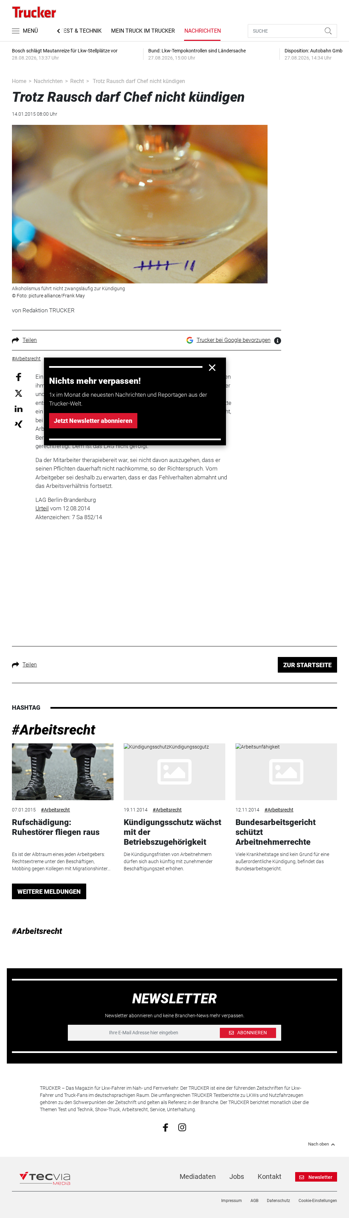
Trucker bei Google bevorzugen (234, 340)
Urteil (42, 508)
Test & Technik (81, 31)
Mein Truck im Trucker (143, 31)
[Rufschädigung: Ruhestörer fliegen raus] (62, 772)
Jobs (236, 1176)
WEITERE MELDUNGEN (49, 891)
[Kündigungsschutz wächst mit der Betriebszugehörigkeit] (174, 772)
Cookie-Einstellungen (318, 1200)
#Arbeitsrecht (53, 730)
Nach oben (318, 1144)
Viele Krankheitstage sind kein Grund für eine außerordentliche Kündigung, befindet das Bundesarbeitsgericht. (282, 861)
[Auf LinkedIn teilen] (18, 408)
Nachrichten (202, 31)
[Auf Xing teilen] (18, 423)
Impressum (231, 1200)
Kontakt (270, 1176)
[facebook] (165, 1127)
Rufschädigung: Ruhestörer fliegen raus (56, 827)
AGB (254, 1200)
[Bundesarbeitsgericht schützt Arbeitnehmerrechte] (286, 772)
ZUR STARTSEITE (307, 665)
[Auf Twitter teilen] (18, 392)
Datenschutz (278, 1200)
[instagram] (182, 1127)
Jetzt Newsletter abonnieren (93, 420)
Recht (77, 81)
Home (19, 81)
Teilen (29, 340)
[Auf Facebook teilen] (18, 376)
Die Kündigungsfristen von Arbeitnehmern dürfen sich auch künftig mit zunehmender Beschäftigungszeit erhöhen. (168, 861)
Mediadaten (198, 1176)
